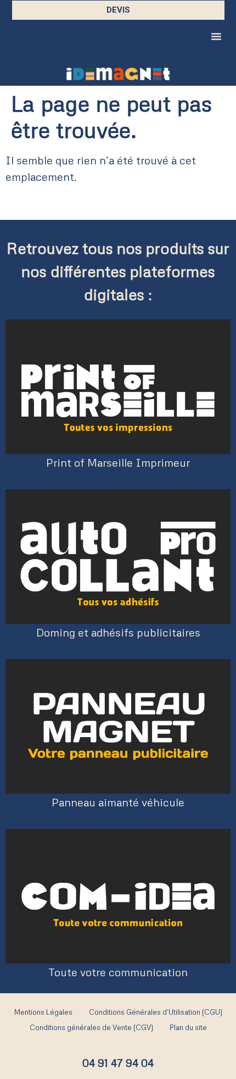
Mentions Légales (43, 1012)
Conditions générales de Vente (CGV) (91, 1027)
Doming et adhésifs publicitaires (118, 632)
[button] (216, 36)
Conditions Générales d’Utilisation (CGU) (155, 1012)
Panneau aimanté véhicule (118, 802)
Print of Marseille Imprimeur (118, 462)
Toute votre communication (118, 971)
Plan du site (188, 1027)
